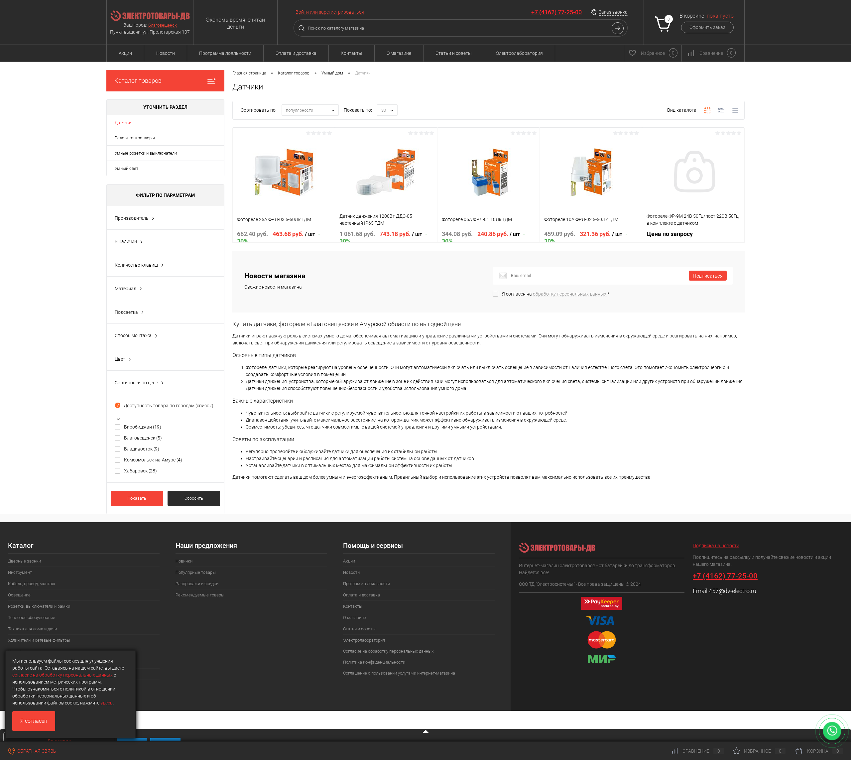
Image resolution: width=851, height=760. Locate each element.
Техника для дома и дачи (32, 628)
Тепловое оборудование (31, 617)
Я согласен (33, 721)
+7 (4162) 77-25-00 (556, 12)
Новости (165, 53)
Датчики (123, 122)
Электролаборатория (519, 53)
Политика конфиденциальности (374, 662)
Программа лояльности (225, 53)
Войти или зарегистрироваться (330, 12)
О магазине (399, 53)
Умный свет (126, 168)
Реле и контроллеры (135, 137)
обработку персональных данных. (570, 294)
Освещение (19, 594)
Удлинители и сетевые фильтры (39, 640)
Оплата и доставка (296, 53)
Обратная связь (36, 751)
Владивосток (141, 448)
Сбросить (193, 498)
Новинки (184, 561)
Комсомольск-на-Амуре (153, 459)
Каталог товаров (138, 80)
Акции (125, 53)
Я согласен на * (555, 294)
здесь (106, 702)
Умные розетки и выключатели (146, 153)
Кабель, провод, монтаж (31, 583)
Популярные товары (196, 572)
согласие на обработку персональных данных (62, 675)
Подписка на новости (716, 545)
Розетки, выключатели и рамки (39, 606)
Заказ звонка (613, 12)
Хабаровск (140, 470)
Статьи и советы (453, 53)
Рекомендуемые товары (200, 594)
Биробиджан (142, 427)
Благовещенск (162, 25)
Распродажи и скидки (197, 583)
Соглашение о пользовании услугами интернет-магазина (399, 673)
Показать (136, 498)
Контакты (351, 53)
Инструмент (20, 572)
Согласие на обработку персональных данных (388, 651)
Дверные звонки (24, 561)
